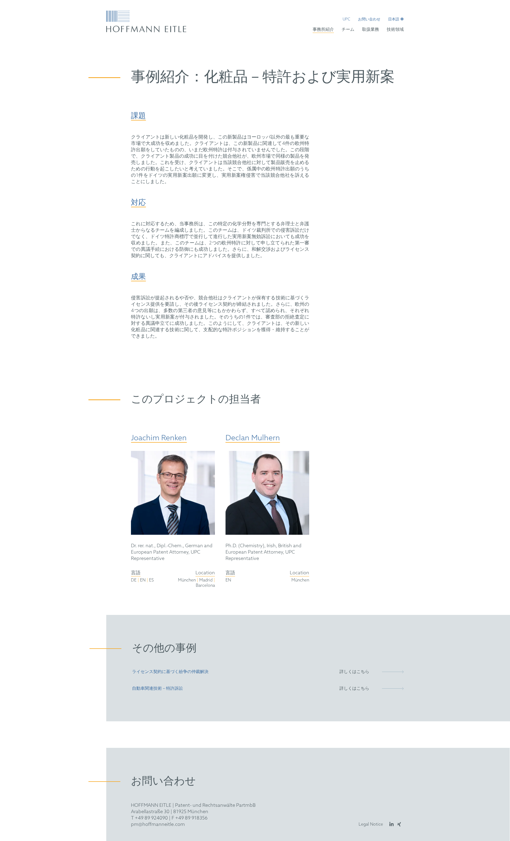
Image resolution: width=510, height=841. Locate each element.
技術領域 (395, 29)
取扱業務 (370, 29)
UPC (346, 20)
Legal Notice (371, 824)
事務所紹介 (323, 29)
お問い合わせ (369, 20)
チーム (348, 29)
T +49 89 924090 (149, 818)
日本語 (393, 20)
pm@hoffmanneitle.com (158, 824)
